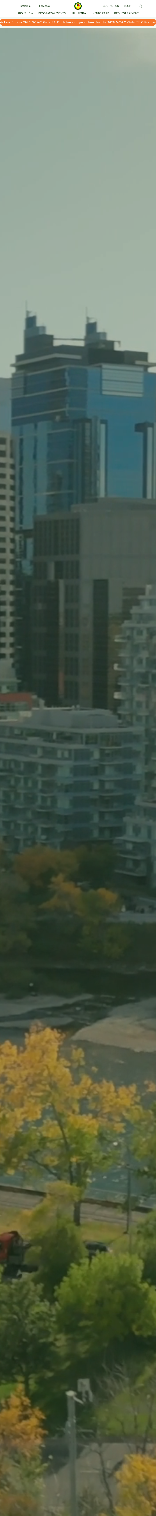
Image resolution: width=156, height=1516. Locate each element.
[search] (140, 6)
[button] (57, 90)
